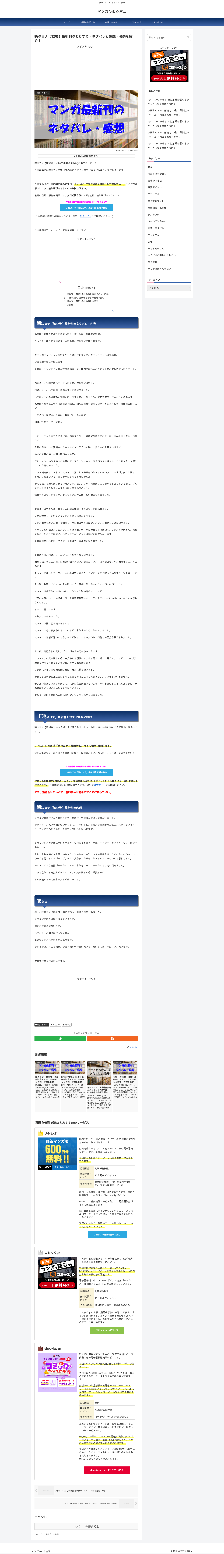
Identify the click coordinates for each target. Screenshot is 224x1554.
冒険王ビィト (155, 187)
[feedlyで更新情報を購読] (60, 1038)
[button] (188, 37)
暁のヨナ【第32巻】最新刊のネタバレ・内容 (87, 294)
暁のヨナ (68, 1025)
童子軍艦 (152, 262)
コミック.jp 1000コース (107, 1330)
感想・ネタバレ (42, 1025)
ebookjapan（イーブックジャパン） (107, 1470)
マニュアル (153, 194)
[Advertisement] (86, 67)
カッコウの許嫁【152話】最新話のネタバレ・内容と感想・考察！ (168, 123)
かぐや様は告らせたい (159, 268)
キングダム (153, 234)
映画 (150, 167)
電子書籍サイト (156, 201)
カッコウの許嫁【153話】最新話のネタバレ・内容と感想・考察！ (168, 101)
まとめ (70, 304)
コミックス (57, 1025)
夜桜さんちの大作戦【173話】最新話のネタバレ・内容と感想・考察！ (168, 112)
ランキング (153, 214)
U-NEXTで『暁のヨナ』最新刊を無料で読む (86, 207)
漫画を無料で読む (157, 173)
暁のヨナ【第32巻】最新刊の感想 (82, 301)
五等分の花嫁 (155, 180)
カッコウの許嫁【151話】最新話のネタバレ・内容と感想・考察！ (168, 145)
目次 (81, 287)
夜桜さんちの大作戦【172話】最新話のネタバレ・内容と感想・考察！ (168, 134)
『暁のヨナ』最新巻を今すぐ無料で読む (85, 297)
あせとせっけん (156, 248)
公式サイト (85, 216)
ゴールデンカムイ (157, 221)
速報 (150, 241)
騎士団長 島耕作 (157, 207)
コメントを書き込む (86, 1526)
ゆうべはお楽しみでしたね (162, 255)
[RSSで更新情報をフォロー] (112, 1038)
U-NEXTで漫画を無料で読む (107, 1234)
